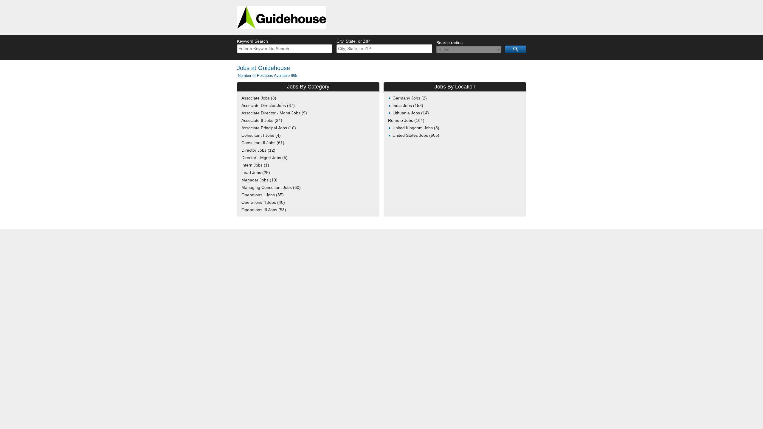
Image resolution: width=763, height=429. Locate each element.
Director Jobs (257, 150)
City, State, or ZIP (353, 41)
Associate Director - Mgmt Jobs (273, 113)
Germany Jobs (409, 98)
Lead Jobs (255, 172)
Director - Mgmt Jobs (263, 157)
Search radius (449, 42)
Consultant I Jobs (260, 135)
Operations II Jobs (262, 202)
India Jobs (407, 105)
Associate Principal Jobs (267, 127)
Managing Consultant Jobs (270, 187)
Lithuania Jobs (410, 113)
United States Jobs (415, 135)
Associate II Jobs (261, 120)
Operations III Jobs (263, 209)
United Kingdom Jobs (415, 127)
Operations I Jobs (261, 194)
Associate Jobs (258, 98)
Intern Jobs (254, 165)
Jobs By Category (308, 87)
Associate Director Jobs (267, 105)
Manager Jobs (258, 180)
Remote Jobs (405, 120)
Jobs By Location (455, 87)
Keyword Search (252, 41)
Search (515, 49)
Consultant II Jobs (262, 142)
